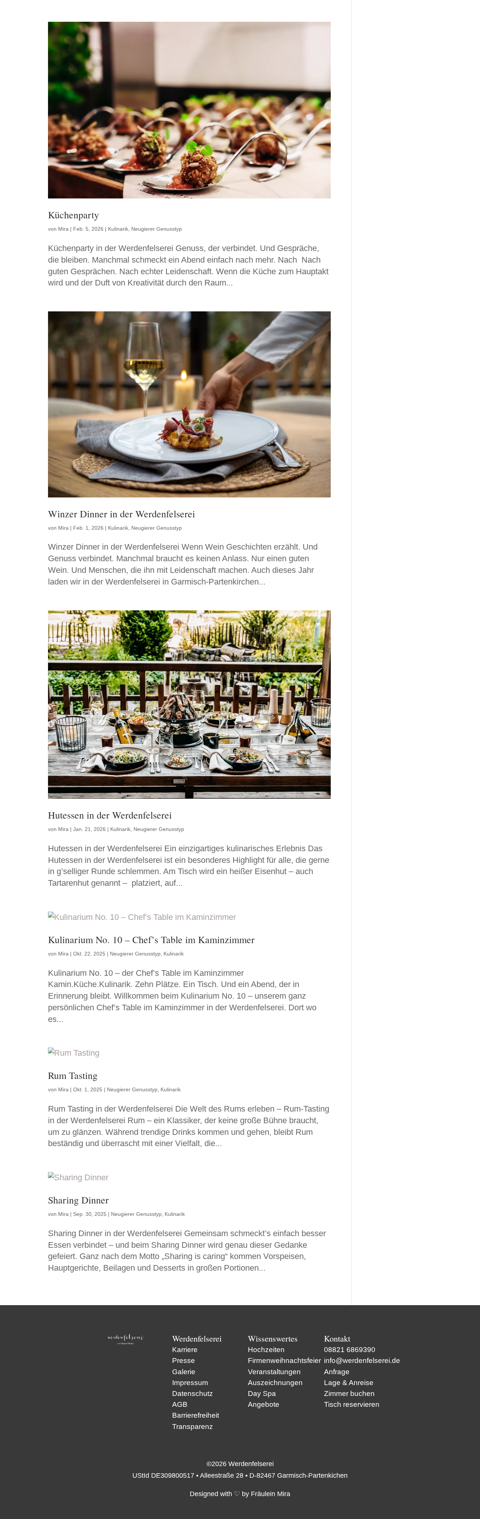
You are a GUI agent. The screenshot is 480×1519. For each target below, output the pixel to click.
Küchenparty (73, 214)
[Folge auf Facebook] (115, 1361)
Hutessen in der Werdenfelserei (110, 814)
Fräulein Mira (270, 1494)
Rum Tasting (73, 1075)
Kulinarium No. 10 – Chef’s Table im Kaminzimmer (151, 939)
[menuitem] (192, 1426)
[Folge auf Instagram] (137, 1361)
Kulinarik (118, 229)
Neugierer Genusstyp (156, 229)
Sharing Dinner (78, 1199)
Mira (63, 229)
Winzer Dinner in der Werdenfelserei (121, 513)
